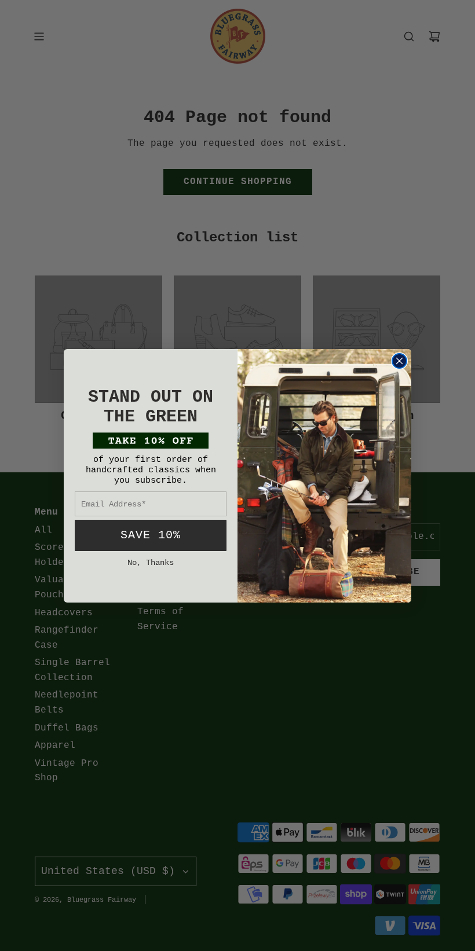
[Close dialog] (399, 361)
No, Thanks (150, 562)
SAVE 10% (150, 535)
